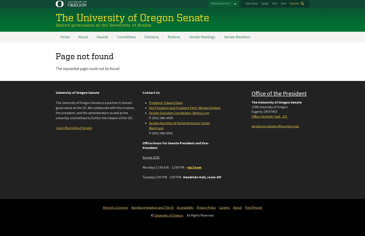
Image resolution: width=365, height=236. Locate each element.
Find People (253, 207)
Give (283, 3)
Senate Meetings (202, 37)
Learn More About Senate (74, 128)
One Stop (252, 3)
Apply (264, 3)
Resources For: (220, 3)
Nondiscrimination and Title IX (152, 207)
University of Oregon (168, 215)
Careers (224, 207)
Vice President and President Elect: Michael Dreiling (184, 108)
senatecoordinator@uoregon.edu (275, 126)
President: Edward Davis (166, 103)
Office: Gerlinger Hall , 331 (269, 116)
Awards (102, 37)
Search (294, 3)
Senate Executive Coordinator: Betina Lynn (179, 113)
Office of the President (279, 93)
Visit (274, 3)
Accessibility (185, 207)
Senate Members (237, 37)
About (83, 37)
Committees (126, 37)
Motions (174, 37)
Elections (151, 37)
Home (65, 37)
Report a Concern (115, 207)
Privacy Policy (206, 207)
